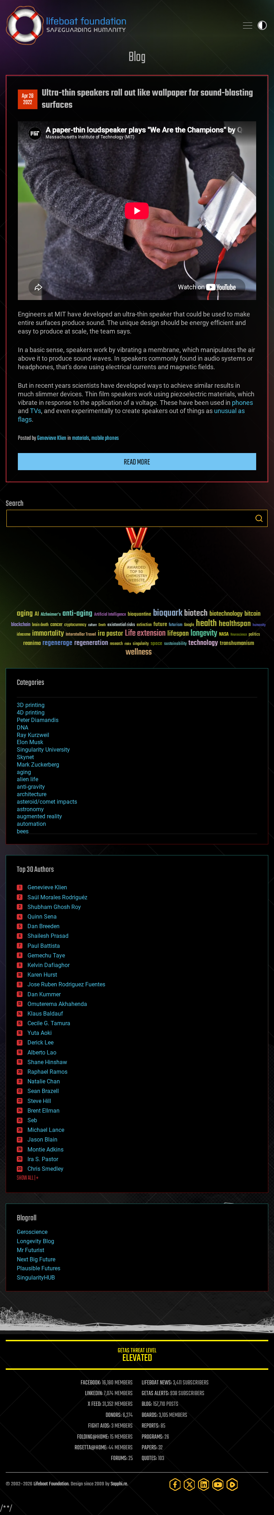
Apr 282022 (28, 99)
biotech (196, 613)
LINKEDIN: (94, 1393)
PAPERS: (149, 1448)
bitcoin (252, 614)
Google (189, 625)
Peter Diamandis (38, 720)
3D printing (31, 705)
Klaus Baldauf (45, 1013)
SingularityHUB (36, 1277)
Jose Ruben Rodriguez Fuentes (66, 984)
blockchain (20, 625)
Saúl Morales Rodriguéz (57, 897)
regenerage (57, 643)
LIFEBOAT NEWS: (157, 1383)
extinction (144, 625)
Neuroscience (238, 635)
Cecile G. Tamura (48, 1023)
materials (80, 438)
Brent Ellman (43, 1110)
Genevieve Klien (51, 438)
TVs (35, 411)
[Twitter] (189, 1484)
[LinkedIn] (203, 1484)
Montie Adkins (45, 1149)
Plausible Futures (38, 1268)
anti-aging (77, 613)
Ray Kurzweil (33, 735)
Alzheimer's (51, 614)
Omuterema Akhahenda (57, 1004)
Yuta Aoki (39, 1033)
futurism (175, 625)
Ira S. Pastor (42, 1159)
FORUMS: (119, 1458)
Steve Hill (39, 1101)
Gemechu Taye (46, 955)
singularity (141, 644)
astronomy (30, 809)
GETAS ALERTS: (155, 1393)
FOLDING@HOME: (93, 1437)
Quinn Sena (42, 916)
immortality (48, 633)
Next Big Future (36, 1259)
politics (254, 634)
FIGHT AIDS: (99, 1426)
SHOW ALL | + (28, 1178)
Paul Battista (43, 945)
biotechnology (226, 614)
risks (128, 644)
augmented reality (39, 816)
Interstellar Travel (81, 634)
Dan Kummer (44, 994)
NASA (224, 634)
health (206, 624)
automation (31, 823)
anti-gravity (31, 786)
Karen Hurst (42, 974)
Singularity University (43, 749)
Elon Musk (30, 742)
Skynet (25, 757)
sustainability (175, 644)
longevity (204, 633)
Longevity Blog (35, 1241)
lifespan (178, 634)
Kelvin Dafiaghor (48, 965)
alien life (27, 779)
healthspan (235, 624)
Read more (137, 462)
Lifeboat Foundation (51, 1484)
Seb (32, 1120)
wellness (139, 652)
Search (259, 518)
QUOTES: (149, 1458)
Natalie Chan (43, 1081)
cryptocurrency (75, 625)
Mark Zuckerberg (38, 764)
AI (37, 614)
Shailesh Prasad (47, 935)
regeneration (91, 643)
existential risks (121, 625)
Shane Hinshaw (47, 1062)
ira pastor (110, 634)
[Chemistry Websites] (137, 562)
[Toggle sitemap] (247, 25)
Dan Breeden (43, 926)
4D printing (31, 712)
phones (242, 402)
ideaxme (23, 634)
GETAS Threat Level (137, 1356)
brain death (40, 625)
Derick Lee (40, 1042)
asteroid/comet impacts (47, 801)
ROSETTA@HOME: (91, 1448)
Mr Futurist (30, 1250)
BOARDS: (150, 1415)
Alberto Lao (41, 1052)
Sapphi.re (119, 1484)
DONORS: (114, 1415)
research (116, 644)
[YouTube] (218, 1484)
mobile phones (105, 438)
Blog (137, 57)
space (156, 643)
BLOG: (147, 1404)
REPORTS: (150, 1426)
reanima (32, 643)
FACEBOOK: (91, 1383)
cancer (56, 625)
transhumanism (237, 643)
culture (92, 625)
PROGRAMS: (152, 1437)
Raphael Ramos (47, 1071)
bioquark (167, 613)
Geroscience (32, 1232)
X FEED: (94, 1404)
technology (203, 643)
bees (23, 831)
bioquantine (139, 614)
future (160, 624)
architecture (31, 794)
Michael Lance (45, 1130)
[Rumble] (232, 1484)
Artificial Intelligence (110, 614)
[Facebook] (175, 1484)
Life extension (145, 633)
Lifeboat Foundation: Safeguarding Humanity (119, 25)
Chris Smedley (45, 1168)
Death (102, 625)
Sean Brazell (43, 1091)
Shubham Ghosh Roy (54, 907)
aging (25, 613)
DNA (22, 727)
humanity (259, 625)
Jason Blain (42, 1139)
